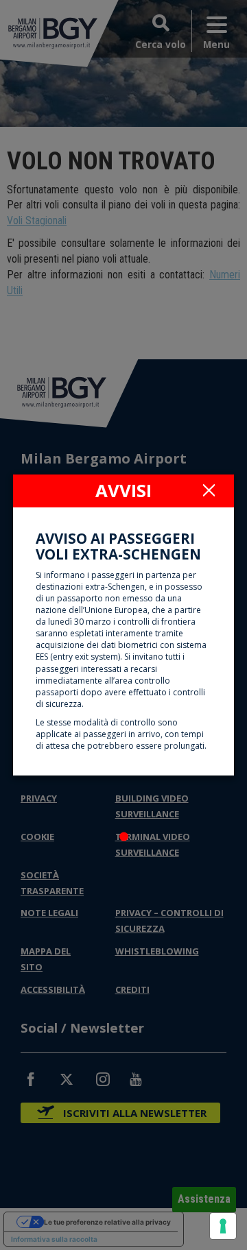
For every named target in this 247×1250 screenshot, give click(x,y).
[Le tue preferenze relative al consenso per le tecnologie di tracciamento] (223, 1226)
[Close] (208, 489)
